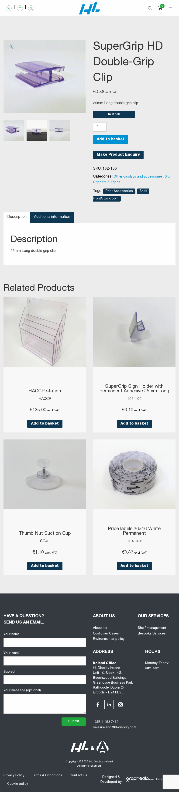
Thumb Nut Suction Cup (45, 533)
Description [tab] (17, 217)
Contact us (78, 775)
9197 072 (134, 541)
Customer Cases (106, 633)
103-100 (134, 399)
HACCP (44, 399)
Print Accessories (119, 191)
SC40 (44, 541)
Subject (9, 672)
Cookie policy (17, 784)
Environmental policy (108, 639)
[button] (11, 47)
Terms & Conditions (47, 775)
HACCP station (44, 391)
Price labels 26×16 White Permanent (134, 531)
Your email (11, 653)
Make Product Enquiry (118, 155)
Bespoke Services (152, 633)
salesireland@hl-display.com (114, 727)
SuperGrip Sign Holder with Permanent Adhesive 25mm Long (134, 389)
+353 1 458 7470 (105, 722)
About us (100, 628)
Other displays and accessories (138, 176)
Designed (109, 777)
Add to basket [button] (45, 424)
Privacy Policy (13, 775)
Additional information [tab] (52, 217)
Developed (108, 782)
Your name (11, 634)
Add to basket (110, 139)
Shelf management (152, 628)
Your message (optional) (22, 690)
